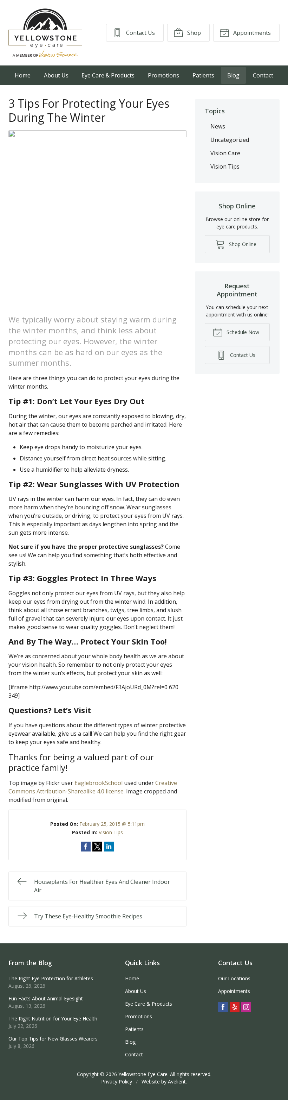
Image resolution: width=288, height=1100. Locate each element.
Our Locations (234, 978)
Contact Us (140, 33)
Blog (233, 75)
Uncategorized (229, 140)
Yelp (235, 1007)
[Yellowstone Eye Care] (45, 32)
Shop (193, 33)
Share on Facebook (86, 846)
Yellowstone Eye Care (143, 1074)
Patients (203, 75)
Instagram (246, 1007)
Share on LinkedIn (109, 846)
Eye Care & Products (108, 75)
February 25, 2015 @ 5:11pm (112, 824)
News (217, 126)
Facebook (223, 1007)
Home (23, 75)
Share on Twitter (97, 846)
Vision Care (225, 153)
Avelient (177, 1081)
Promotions (163, 75)
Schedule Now (242, 332)
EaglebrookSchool (98, 783)
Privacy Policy (116, 1081)
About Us (56, 75)
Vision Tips (111, 832)
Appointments (251, 33)
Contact (263, 75)
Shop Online (242, 244)
